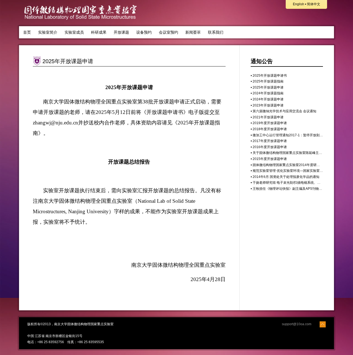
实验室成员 (74, 32)
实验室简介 (47, 32)
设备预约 (144, 32)
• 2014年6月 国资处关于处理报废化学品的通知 (285, 177)
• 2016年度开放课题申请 (269, 147)
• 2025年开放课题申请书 (269, 76)
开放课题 (121, 32)
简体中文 (313, 4)
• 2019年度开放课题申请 (269, 123)
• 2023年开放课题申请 (267, 105)
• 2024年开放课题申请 (267, 99)
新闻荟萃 (193, 32)
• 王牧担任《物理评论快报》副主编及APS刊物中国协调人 (293, 189)
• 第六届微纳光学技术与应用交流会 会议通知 (283, 111)
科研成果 (98, 32)
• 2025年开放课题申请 (267, 87)
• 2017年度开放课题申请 (269, 141)
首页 (27, 32)
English (298, 4)
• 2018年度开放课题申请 (269, 129)
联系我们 (215, 32)
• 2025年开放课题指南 (267, 81)
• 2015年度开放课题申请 (269, 159)
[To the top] (323, 324)
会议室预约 (168, 32)
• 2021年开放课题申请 (267, 117)
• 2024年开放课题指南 (267, 93)
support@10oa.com (296, 324)
